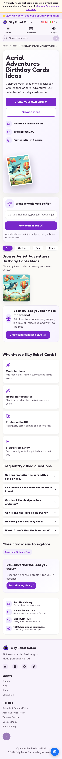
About (5, 690)
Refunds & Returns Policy (15, 708)
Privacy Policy (9, 726)
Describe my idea (19, 585)
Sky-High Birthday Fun (17, 552)
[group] (16, 288)
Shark (52, 247)
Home (6, 45)
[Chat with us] (55, 752)
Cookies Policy (10, 722)
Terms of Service (11, 717)
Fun (38, 247)
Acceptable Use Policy (14, 712)
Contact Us (8, 694)
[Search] (56, 38)
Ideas (14, 45)
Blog (5, 685)
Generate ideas (29, 225)
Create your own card (29, 101)
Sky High (22, 247)
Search (6, 681)
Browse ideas (31, 112)
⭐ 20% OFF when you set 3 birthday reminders (31, 15)
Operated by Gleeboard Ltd (31, 748)
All (7, 247)
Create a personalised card (26, 334)
